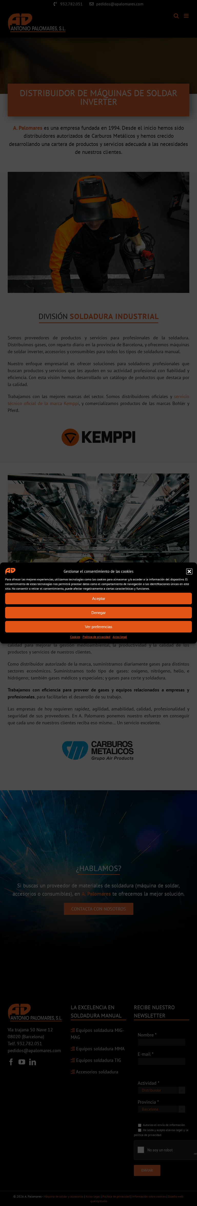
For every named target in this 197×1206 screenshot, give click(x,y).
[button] (189, 571)
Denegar (98, 612)
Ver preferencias (98, 627)
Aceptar (98, 598)
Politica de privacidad (96, 637)
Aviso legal (120, 637)
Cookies (75, 637)
